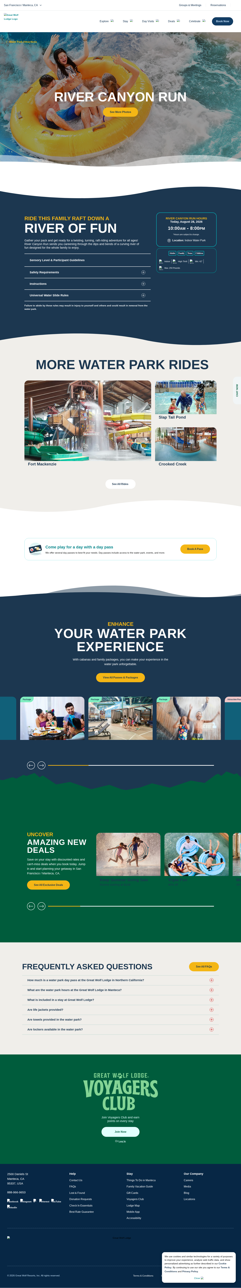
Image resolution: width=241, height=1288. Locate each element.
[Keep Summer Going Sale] (128, 861)
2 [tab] (110, 766)
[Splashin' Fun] (189, 723)
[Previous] (13, 722)
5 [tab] (198, 907)
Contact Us (75, 1180)
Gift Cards (132, 1193)
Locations (189, 1199)
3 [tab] (151, 766)
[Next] (228, 722)
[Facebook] (12, 1201)
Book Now (222, 21)
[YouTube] (56, 1201)
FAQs (72, 1186)
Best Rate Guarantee (81, 1211)
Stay (125, 21)
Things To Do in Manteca (141, 1180)
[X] (35, 1201)
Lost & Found (77, 1193)
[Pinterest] (44, 1201)
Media (187, 1186)
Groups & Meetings (190, 5)
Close (197, 1278)
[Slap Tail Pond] (186, 401)
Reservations (218, 5)
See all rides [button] (120, 484)
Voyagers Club (135, 1199)
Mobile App (133, 1211)
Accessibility (134, 1218)
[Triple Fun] (196, 861)
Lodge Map (133, 1205)
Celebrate (195, 21)
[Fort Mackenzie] (87, 425)
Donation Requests (80, 1199)
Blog (186, 1193)
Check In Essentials (80, 1205)
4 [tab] (193, 766)
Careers (188, 1180)
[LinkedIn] (12, 1207)
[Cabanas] (120, 723)
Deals (171, 21)
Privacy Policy (190, 1271)
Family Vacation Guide (140, 1186)
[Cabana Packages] (52, 723)
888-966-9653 (16, 1192)
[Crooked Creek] (186, 448)
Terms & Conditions (143, 1275)
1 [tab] (68, 766)
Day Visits (148, 21)
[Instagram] (25, 1201)
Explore (104, 21)
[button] (120, 112)
